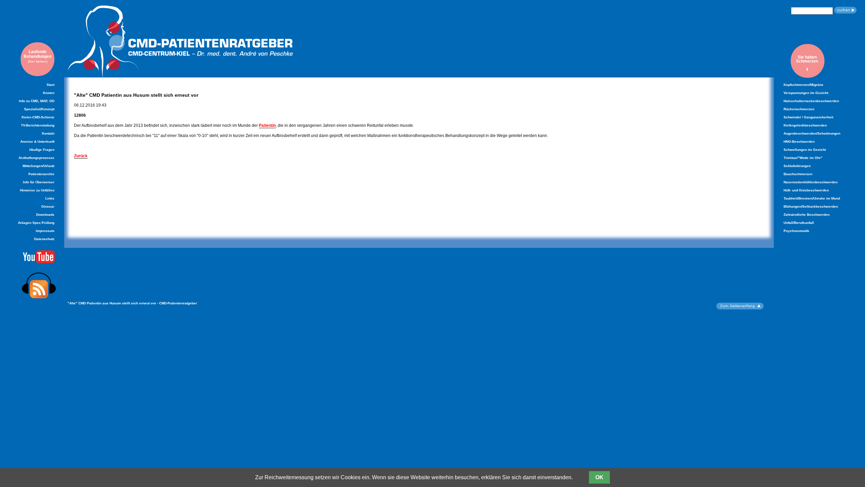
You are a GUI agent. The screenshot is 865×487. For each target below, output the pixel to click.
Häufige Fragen (41, 150)
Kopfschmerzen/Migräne (803, 85)
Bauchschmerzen (798, 174)
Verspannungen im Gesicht (806, 93)
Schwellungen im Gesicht (805, 150)
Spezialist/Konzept (39, 109)
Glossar (47, 206)
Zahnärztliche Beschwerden (807, 214)
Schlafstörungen (797, 166)
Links (49, 198)
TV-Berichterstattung (37, 125)
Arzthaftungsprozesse (36, 158)
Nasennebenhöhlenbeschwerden (811, 182)
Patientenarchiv (41, 174)
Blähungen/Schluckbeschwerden (811, 206)
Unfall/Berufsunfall (799, 223)
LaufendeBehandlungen (37, 56)
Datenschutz (44, 239)
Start (50, 85)
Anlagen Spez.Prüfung (36, 223)
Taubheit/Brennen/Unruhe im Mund (812, 198)
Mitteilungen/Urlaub (38, 166)
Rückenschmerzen (799, 109)
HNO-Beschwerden (799, 141)
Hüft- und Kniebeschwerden (806, 190)
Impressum (45, 231)
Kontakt (48, 133)
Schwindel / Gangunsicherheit (808, 117)
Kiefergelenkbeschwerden (805, 125)
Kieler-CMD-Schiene (38, 117)
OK (599, 477)
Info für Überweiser (38, 182)
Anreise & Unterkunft (37, 141)
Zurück (81, 156)
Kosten (48, 93)
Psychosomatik (796, 231)
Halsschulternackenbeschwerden (811, 101)
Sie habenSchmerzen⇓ (807, 63)
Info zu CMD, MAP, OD (36, 101)
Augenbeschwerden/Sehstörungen (812, 133)
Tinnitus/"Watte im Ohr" (803, 158)
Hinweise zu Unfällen (37, 190)
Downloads (45, 214)
